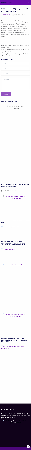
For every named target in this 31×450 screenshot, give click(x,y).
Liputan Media (7, 17)
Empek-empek (6, 14)
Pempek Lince (6, 2)
